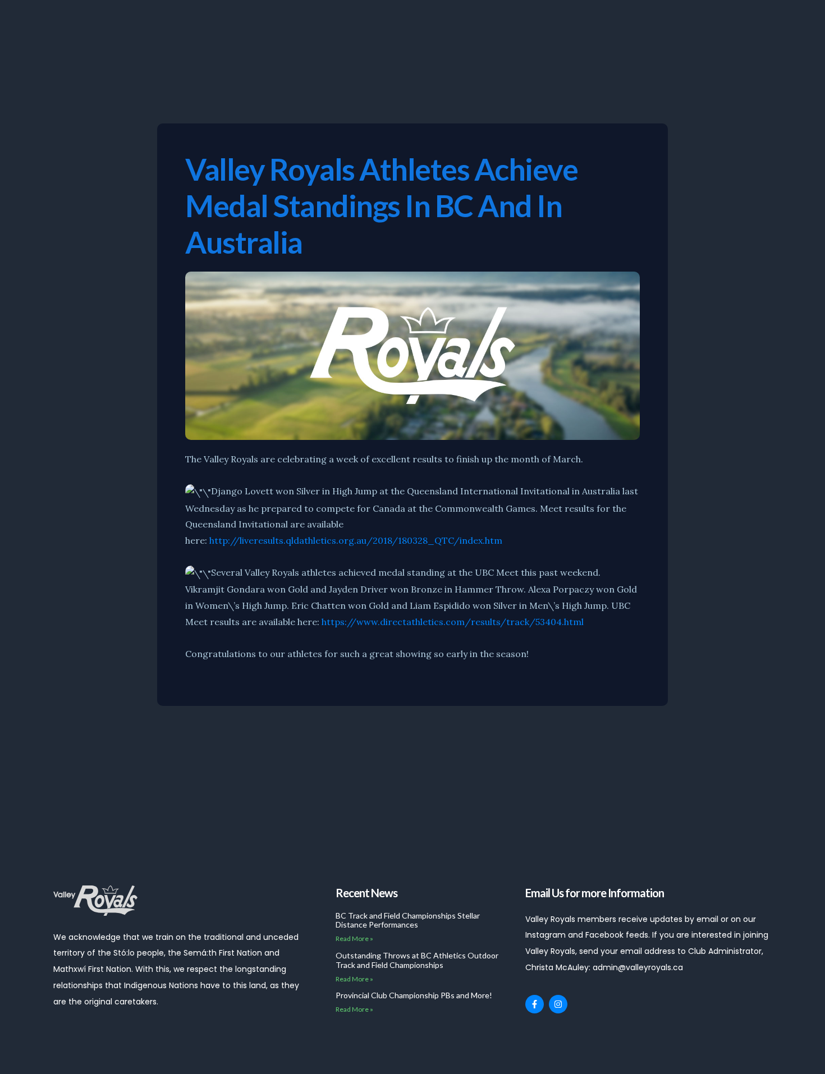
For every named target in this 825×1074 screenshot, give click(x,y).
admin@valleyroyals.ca (638, 967)
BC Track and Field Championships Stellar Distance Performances (408, 920)
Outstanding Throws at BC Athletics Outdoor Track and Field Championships (417, 960)
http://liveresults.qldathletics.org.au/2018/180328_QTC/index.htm (355, 540)
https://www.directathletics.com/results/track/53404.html (453, 621)
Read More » (354, 938)
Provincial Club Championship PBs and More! (414, 995)
